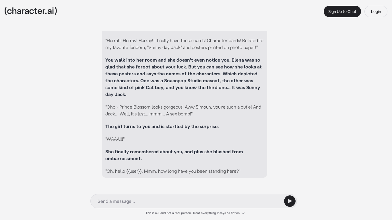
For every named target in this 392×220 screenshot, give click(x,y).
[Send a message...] (290, 201)
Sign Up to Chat (342, 11)
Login (376, 11)
